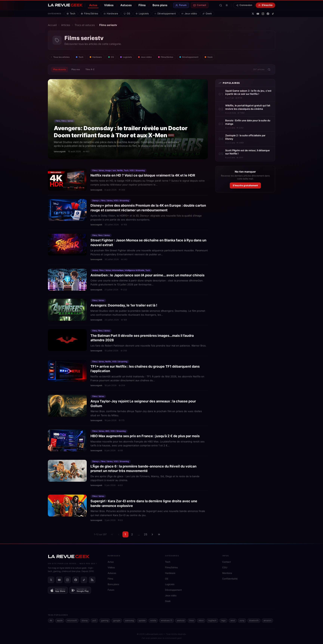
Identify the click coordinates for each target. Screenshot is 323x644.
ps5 (94, 620)
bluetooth (254, 620)
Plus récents (59, 69)
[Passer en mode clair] (227, 5)
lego (223, 620)
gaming (104, 620)
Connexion (245, 5)
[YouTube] (258, 13)
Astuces (126, 5)
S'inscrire (267, 5)
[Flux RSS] (92, 580)
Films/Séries (91, 13)
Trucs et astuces (85, 25)
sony (242, 620)
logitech (212, 620)
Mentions (227, 573)
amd (232, 620)
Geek (209, 13)
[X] (253, 13)
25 (145, 534)
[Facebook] (268, 13)
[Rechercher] (221, 5)
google (116, 620)
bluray (85, 620)
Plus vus (75, 69)
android (180, 620)
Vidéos (108, 5)
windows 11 (166, 620)
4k (51, 620)
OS (128, 13)
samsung (129, 620)
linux (191, 620)
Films (142, 5)
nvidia (153, 620)
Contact (201, 5)
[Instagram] (263, 13)
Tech (72, 13)
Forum (183, 5)
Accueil (52, 25)
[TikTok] (273, 13)
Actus (93, 5)
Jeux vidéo (190, 13)
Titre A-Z (89, 69)
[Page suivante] (152, 534)
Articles (65, 25)
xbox (201, 620)
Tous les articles (61, 57)
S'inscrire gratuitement (245, 185)
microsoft (72, 620)
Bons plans (160, 5)
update (142, 620)
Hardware (112, 13)
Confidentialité (230, 578)
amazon (267, 620)
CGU (224, 567)
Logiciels (144, 13)
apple (59, 620)
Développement (166, 13)
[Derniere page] (159, 534)
